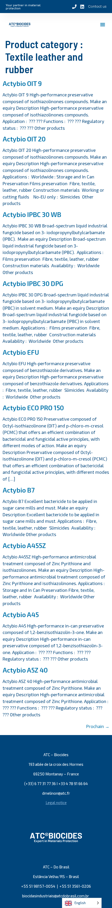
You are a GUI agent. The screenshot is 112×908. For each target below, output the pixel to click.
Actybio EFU (21, 352)
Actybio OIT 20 (24, 139)
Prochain (97, 726)
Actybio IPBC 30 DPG (33, 283)
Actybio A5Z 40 (25, 670)
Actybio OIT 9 (22, 83)
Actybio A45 (21, 614)
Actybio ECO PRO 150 (33, 408)
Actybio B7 (19, 490)
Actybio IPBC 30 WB (32, 214)
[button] (103, 24)
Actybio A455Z (24, 545)
